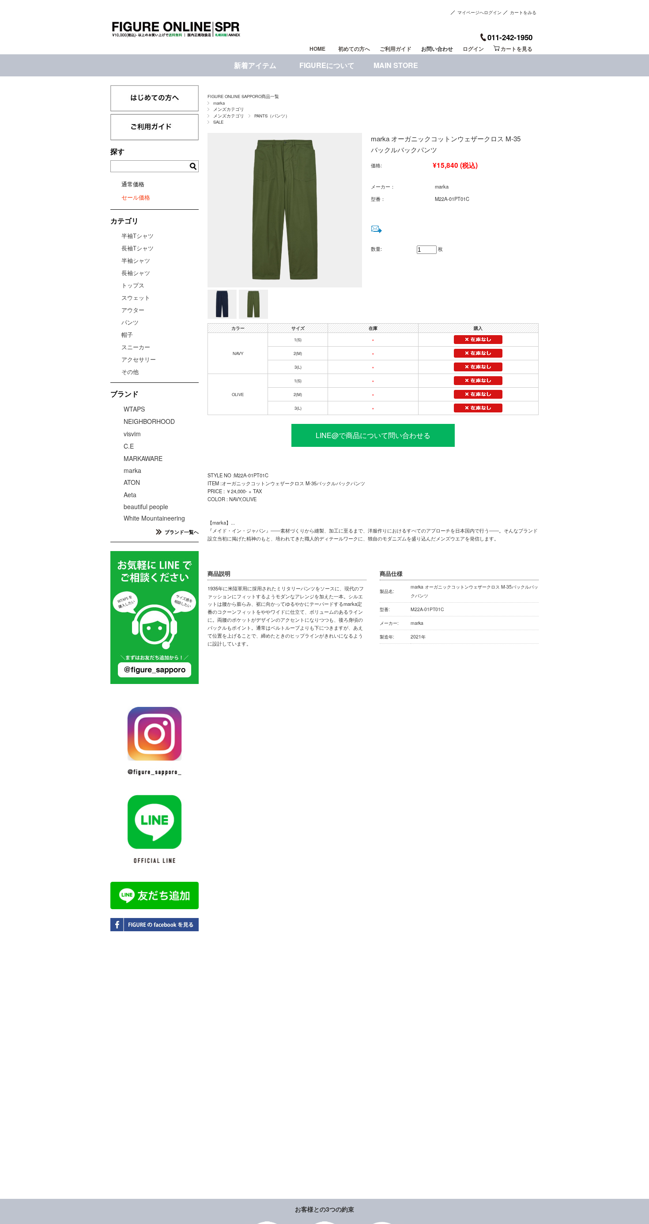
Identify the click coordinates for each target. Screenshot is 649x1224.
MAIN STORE (396, 65)
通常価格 (132, 184)
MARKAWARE (143, 458)
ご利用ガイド (395, 49)
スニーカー (135, 347)
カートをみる (523, 12)
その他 (130, 371)
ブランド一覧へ (182, 532)
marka (219, 103)
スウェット (135, 297)
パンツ (130, 322)
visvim (132, 433)
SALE (218, 122)
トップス (132, 285)
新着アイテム (255, 65)
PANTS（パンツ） (272, 116)
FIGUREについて (327, 65)
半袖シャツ (135, 260)
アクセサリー (138, 359)
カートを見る (516, 49)
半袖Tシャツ (137, 235)
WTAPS (134, 408)
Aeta (130, 494)
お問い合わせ (437, 49)
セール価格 (135, 197)
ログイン (473, 49)
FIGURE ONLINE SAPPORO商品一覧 (243, 96)
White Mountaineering (154, 518)
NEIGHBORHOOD (149, 421)
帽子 (127, 334)
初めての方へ (354, 49)
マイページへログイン (479, 12)
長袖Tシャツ (137, 248)
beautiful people (146, 506)
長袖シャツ (135, 272)
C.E (129, 446)
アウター (132, 310)
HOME (317, 49)
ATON (132, 482)
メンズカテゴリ (228, 109)
